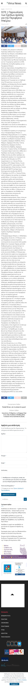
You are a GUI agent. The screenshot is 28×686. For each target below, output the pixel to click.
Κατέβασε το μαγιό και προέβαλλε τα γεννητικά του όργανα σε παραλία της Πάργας (12, 526)
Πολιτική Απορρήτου (8, 486)
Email (3, 463)
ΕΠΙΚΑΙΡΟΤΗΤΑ (9, 9)
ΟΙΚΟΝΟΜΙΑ (4, 623)
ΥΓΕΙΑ (2, 630)
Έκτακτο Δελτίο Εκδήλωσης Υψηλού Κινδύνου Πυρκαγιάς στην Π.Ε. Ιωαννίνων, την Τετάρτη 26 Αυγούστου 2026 (13, 538)
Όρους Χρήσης (22, 680)
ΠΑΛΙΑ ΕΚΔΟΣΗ (5, 637)
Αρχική (2, 9)
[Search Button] (25, 499)
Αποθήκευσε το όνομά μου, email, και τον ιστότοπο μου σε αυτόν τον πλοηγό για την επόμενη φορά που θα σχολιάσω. (15, 479)
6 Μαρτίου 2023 (4, 24)
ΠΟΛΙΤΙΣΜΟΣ (5, 626)
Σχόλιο (3, 434)
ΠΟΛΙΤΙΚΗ (4, 619)
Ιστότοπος (4, 470)
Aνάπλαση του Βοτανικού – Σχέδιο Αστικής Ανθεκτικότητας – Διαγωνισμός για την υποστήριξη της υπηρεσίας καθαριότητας (14, 511)
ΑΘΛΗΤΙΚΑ (4, 633)
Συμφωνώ (14, 684)
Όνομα (3, 456)
